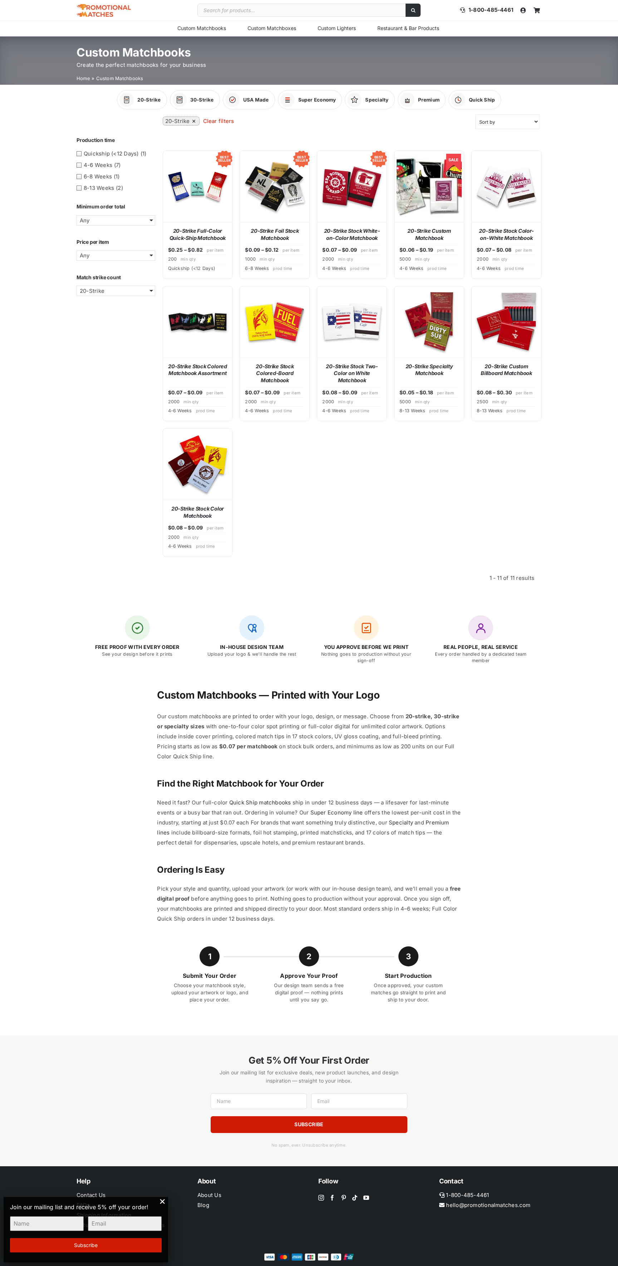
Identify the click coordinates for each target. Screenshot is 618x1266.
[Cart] (536, 10)
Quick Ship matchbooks (260, 802)
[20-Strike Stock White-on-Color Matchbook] (351, 186)
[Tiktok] (355, 1198)
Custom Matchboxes (271, 28)
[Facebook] (332, 1198)
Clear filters (218, 121)
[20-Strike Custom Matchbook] (429, 186)
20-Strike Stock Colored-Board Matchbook (275, 373)
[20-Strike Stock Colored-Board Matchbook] (274, 322)
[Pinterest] (344, 1198)
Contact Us (91, 1195)
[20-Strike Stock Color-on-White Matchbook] (506, 186)
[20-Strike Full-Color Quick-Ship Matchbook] (197, 186)
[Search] (413, 10)
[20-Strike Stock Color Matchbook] (197, 464)
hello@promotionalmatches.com (488, 1205)
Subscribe (309, 1124)
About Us (209, 1195)
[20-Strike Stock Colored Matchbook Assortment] (197, 322)
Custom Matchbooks (201, 28)
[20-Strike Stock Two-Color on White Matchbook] (351, 322)
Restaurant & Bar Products (408, 28)
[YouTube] (366, 1198)
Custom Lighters (337, 28)
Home (83, 78)
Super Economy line (336, 812)
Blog (203, 1205)
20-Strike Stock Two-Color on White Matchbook (352, 373)
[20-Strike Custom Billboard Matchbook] (506, 322)
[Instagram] (321, 1198)
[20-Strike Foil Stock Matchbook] (274, 186)
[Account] (523, 10)
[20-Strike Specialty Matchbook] (429, 322)
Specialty (401, 822)
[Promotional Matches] (104, 6)
